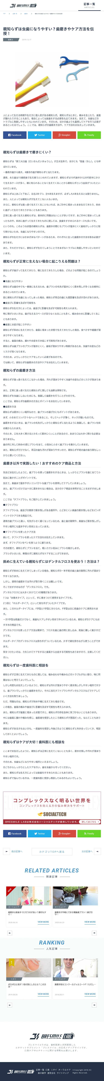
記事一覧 (15, 13)
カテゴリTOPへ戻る (52, 851)
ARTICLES (89, 7)
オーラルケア (64, 1070)
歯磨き (26, 13)
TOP (4, 13)
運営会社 (51, 1073)
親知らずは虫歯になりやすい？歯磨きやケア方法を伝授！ (49, 13)
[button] (94, 933)
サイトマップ (63, 1073)
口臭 (48, 1070)
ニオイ (54, 1070)
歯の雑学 (42, 1073)
